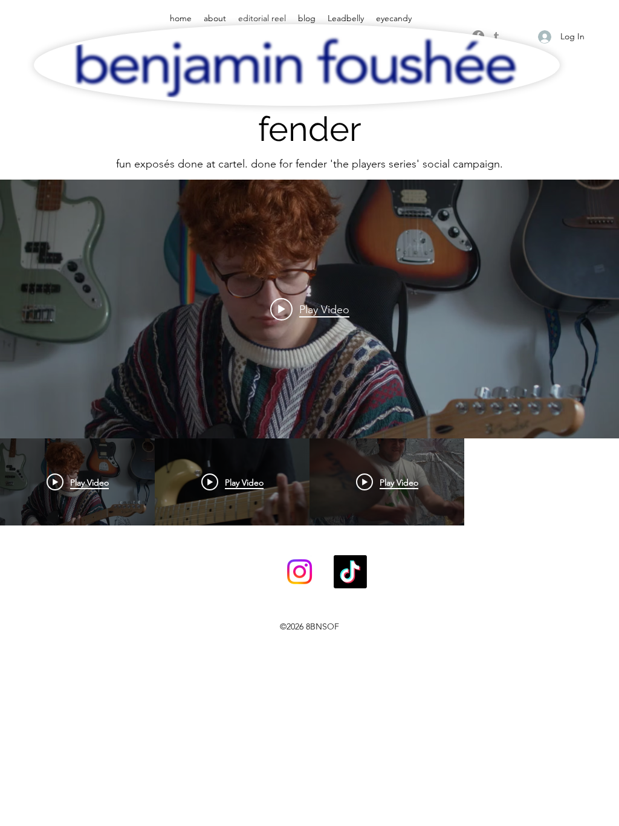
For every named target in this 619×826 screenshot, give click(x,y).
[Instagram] (299, 571)
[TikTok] (350, 571)
